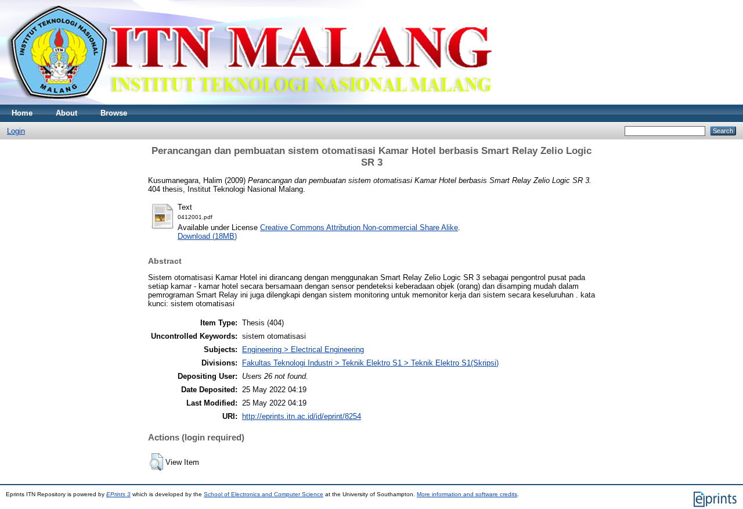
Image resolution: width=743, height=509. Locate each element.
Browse (113, 113)
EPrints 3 (118, 494)
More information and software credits (467, 494)
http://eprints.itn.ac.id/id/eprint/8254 (301, 416)
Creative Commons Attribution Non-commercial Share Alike (359, 227)
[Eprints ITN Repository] (248, 102)
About (66, 113)
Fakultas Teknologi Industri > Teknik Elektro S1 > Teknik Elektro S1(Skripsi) (370, 363)
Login (16, 131)
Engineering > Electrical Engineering (303, 349)
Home (22, 113)
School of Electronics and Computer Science (263, 494)
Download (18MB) (207, 236)
